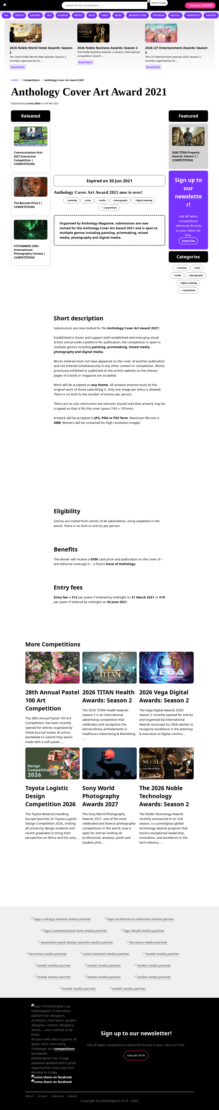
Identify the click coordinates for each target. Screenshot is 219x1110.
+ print (87, 200)
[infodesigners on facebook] (51, 1077)
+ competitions (109, 207)
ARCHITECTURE (137, 15)
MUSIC (118, 15)
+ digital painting (143, 200)
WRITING (211, 15)
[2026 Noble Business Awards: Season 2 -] (93, 34)
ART (49, 15)
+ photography (120, 200)
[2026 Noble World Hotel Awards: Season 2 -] (26, 34)
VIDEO (104, 15)
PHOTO (78, 15)
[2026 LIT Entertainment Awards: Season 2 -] (161, 34)
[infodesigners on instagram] (51, 1082)
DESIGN (19, 15)
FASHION (63, 15)
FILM (92, 15)
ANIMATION (192, 15)
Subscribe (188, 241)
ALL (6, 15)
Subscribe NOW (136, 1055)
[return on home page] (24, 5)
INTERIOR (158, 15)
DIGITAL (175, 15)
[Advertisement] (109, 273)
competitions (64, 1048)
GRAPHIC (35, 15)
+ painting (71, 200)
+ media (101, 200)
